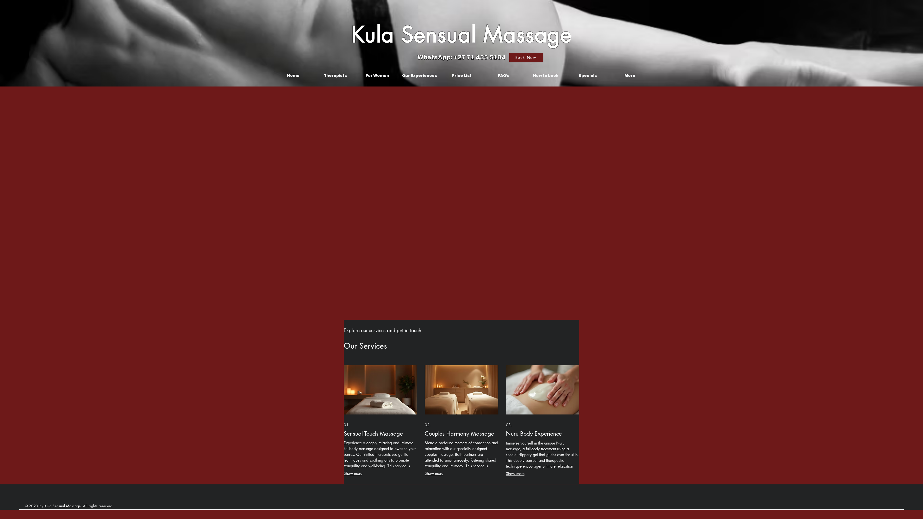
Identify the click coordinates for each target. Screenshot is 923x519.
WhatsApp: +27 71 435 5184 (462, 58)
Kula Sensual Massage (461, 34)
